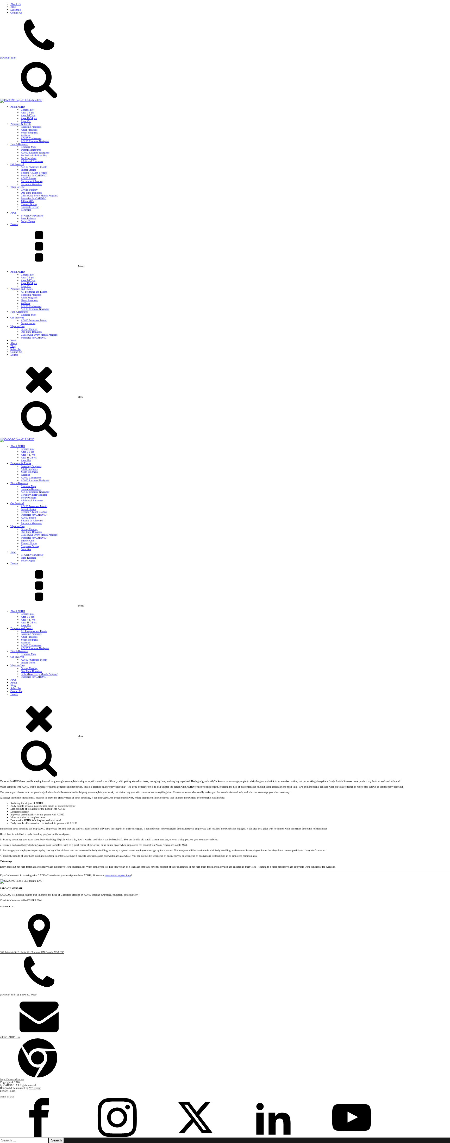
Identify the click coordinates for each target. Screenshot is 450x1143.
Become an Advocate (31, 181)
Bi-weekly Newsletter (32, 215)
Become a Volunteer (31, 184)
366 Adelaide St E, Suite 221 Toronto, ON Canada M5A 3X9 (32, 952)
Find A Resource (19, 144)
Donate (14, 224)
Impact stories (28, 323)
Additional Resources (32, 161)
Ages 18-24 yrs (29, 118)
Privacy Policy (7, 1090)
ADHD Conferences (31, 138)
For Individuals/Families (34, 155)
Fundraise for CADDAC (33, 175)
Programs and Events (21, 289)
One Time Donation (31, 331)
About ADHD (17, 106)
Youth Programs (29, 132)
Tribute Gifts (27, 201)
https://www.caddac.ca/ (12, 1079)
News (13, 212)
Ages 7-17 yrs (28, 115)
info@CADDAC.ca (10, 1037)
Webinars (25, 135)
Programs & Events (20, 124)
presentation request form (118, 875)
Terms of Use (7, 1096)
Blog (13, 6)
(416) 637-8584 (8, 57)
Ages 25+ (26, 121)
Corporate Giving (30, 207)
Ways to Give (17, 187)
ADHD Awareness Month (34, 166)
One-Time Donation (31, 192)
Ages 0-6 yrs (27, 112)
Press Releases (28, 218)
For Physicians (28, 158)
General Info (27, 109)
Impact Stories (28, 169)
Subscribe (15, 9)
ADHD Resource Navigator (35, 141)
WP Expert (35, 1088)
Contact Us (16, 12)
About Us (15, 4)
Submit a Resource (31, 149)
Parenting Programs (31, 126)
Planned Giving (29, 204)
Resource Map (28, 146)
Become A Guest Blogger (34, 172)
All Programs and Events (34, 291)
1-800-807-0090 (28, 994)
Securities (26, 209)
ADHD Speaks (28, 178)
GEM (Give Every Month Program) (39, 195)
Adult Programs (29, 129)
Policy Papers (28, 221)
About (13, 343)
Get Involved (17, 164)
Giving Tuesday (29, 189)
